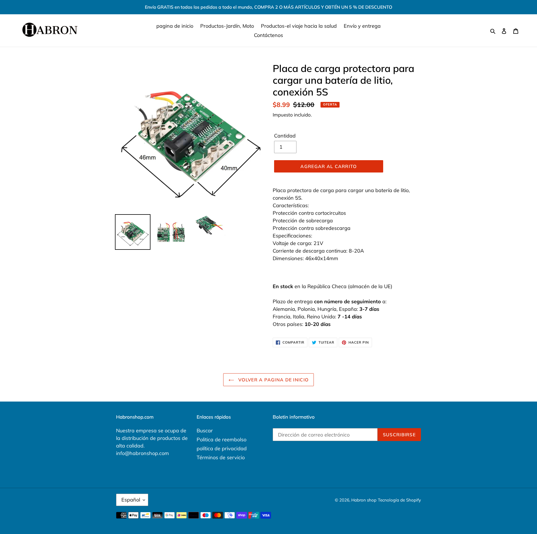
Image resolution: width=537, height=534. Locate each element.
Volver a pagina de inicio (272, 380)
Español (130, 499)
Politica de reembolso (221, 439)
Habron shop (363, 500)
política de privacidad (222, 448)
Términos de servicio (221, 457)
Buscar (205, 430)
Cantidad (285, 135)
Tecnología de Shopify (399, 500)
